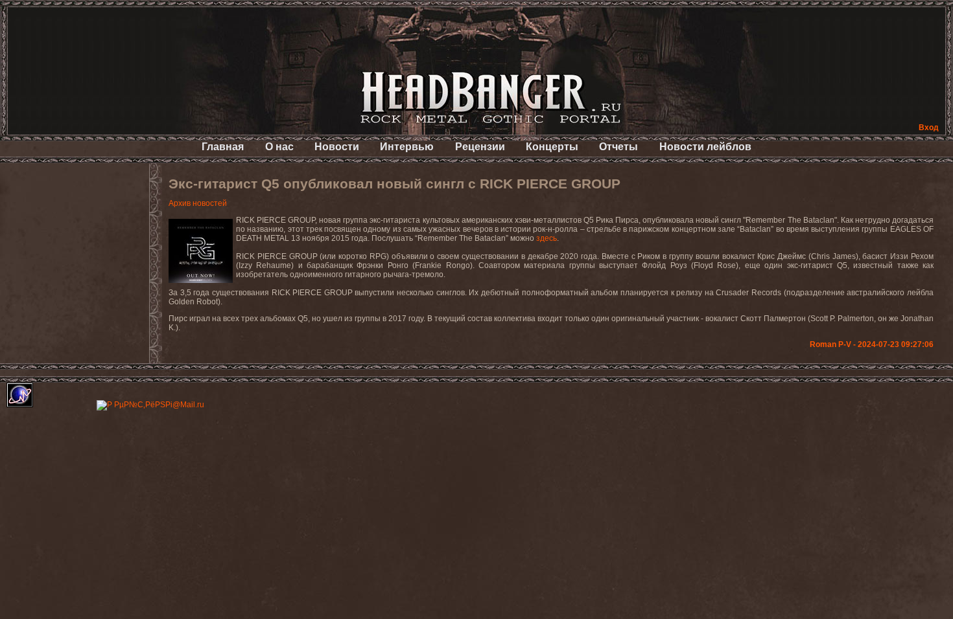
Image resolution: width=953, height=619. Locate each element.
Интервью (407, 146)
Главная (223, 146)
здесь (546, 238)
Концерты (552, 146)
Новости (336, 146)
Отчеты (618, 146)
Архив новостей (198, 203)
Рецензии (480, 146)
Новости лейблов (705, 146)
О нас (279, 146)
